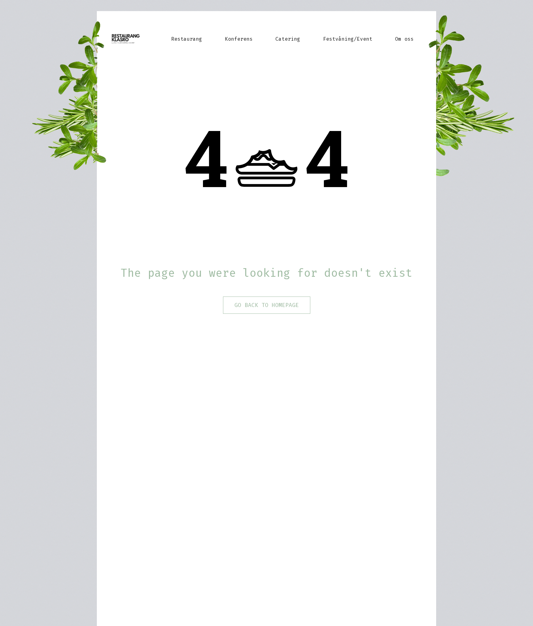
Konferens (239, 39)
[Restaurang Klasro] (131, 39)
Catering (287, 39)
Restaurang (186, 39)
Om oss (404, 39)
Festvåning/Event (347, 39)
